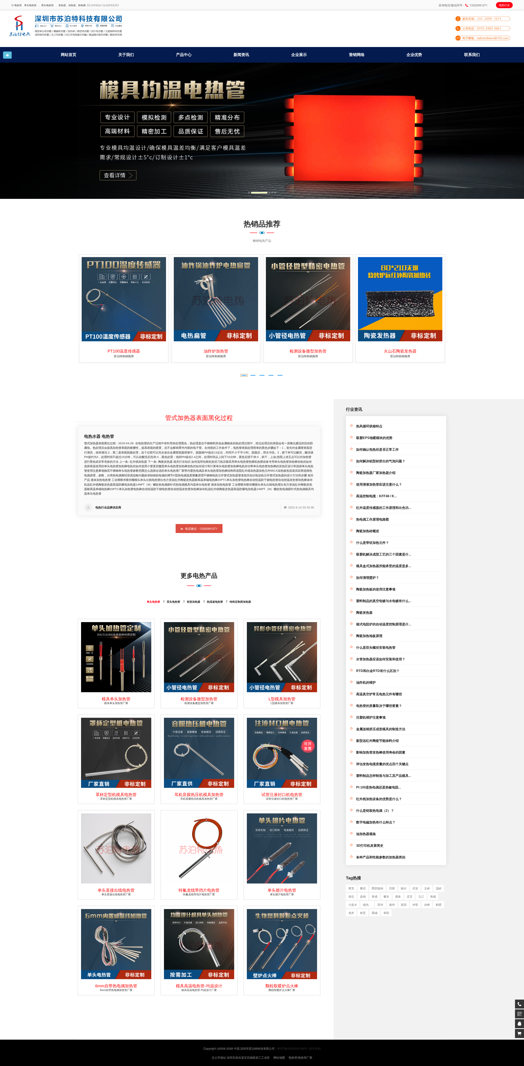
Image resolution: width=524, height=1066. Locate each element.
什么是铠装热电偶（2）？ (375, 810)
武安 (415, 888)
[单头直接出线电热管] (116, 848)
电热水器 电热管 (99, 436)
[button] (39, 131)
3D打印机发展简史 (369, 845)
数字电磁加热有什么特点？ (375, 822)
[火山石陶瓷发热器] (308, 299)
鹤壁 (439, 905)
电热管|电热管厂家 (300, 1057)
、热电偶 (81, 5)
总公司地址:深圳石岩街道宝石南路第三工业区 (241, 1057)
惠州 (392, 905)
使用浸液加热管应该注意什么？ (379, 484)
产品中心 (184, 55)
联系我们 (472, 55)
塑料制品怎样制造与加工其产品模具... (383, 775)
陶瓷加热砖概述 (367, 531)
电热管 (18, 5)
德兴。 (367, 905)
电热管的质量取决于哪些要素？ (379, 706)
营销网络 (357, 55)
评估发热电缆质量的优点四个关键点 (382, 764)
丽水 (404, 888)
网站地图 (279, 1057)
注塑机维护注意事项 (371, 717)
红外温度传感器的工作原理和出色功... (383, 507)
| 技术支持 (314, 1048)
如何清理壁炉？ (367, 577)
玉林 (427, 888)
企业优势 (414, 55)
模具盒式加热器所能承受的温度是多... (383, 566)
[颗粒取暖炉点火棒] (282, 944)
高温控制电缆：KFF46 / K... (376, 496)
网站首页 (68, 55)
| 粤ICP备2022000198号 (291, 1048)
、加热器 (71, 5)
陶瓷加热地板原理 (369, 636)
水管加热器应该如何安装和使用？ (380, 659)
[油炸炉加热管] (124, 299)
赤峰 (427, 905)
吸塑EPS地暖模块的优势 (374, 438)
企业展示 (299, 55)
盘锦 (363, 896)
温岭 (439, 888)
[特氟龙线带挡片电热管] (199, 848)
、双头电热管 (46, 5)
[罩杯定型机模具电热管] (116, 753)
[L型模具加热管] (400, 299)
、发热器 (61, 5)
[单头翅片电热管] (282, 848)
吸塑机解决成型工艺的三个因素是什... (383, 554)
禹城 (374, 913)
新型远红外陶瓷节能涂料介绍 (377, 740)
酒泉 (398, 896)
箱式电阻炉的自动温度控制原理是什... (383, 624)
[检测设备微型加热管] (216, 299)
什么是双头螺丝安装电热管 (375, 647)
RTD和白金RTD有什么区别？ (378, 671)
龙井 (351, 913)
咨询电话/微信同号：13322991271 (463, 5)
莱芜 (351, 888)
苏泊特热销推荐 (124, 356)
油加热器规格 (366, 834)
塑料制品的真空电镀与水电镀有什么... (383, 601)
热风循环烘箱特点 (369, 426)
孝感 (374, 896)
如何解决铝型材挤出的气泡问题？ (380, 461)
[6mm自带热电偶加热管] (116, 944)
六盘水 (352, 905)
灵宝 (409, 896)
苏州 (380, 905)
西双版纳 (377, 888)
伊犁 (415, 905)
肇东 (386, 896)
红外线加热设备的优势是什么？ (379, 799)
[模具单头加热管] (116, 657)
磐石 (363, 888)
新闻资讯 (241, 55)
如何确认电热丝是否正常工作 (377, 449)
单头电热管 (30, 5)
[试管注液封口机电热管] (282, 753)
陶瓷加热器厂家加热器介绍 (375, 473)
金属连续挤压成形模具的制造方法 (380, 729)
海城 (433, 896)
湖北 (351, 896)
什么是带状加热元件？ (372, 542)
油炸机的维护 (366, 682)
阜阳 (386, 913)
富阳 (404, 905)
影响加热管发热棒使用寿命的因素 (380, 752)
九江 (421, 896)
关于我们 (126, 55)
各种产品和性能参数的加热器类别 (380, 857)
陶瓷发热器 (364, 612)
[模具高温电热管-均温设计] (199, 944)
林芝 (363, 913)
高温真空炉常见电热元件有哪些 (379, 694)
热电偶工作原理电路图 (372, 519)
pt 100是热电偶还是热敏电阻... (378, 787)
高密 (392, 888)
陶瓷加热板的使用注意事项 (375, 589)
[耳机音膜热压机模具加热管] (199, 753)
